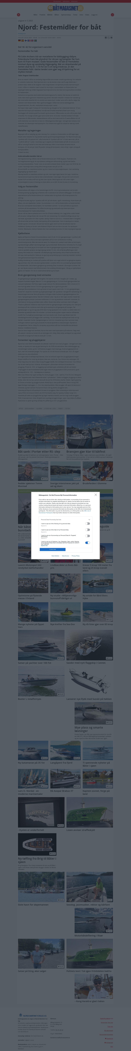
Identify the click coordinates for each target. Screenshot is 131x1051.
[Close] (96, 495)
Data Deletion (55, 556)
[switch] (87, 523)
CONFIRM (52, 549)
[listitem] (65, 520)
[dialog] (65, 525)
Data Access (65, 556)
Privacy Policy (75, 556)
